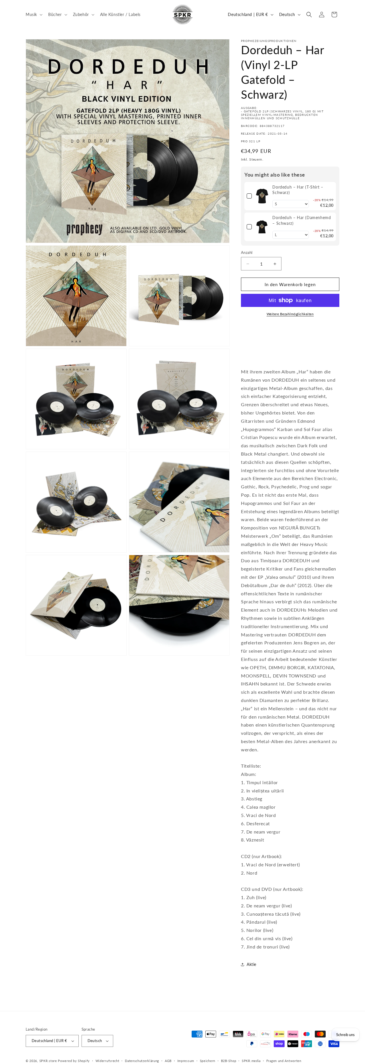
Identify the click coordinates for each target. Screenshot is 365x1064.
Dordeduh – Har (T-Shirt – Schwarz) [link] (297, 190)
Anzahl (246, 252)
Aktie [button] (251, 964)
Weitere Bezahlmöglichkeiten (290, 314)
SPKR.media (251, 1061)
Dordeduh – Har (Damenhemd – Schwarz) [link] (301, 220)
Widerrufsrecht (107, 1061)
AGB (168, 1061)
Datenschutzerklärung (142, 1061)
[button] (33, 14)
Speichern (207, 1061)
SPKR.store (48, 1061)
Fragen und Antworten (283, 1061)
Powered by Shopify (74, 1061)
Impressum (185, 1061)
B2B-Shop (228, 1061)
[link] (262, 196)
